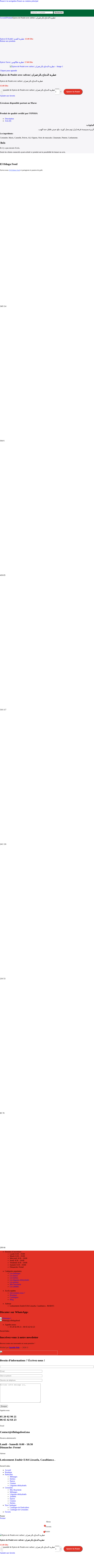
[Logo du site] (47, 10)
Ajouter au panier (73, 1549)
